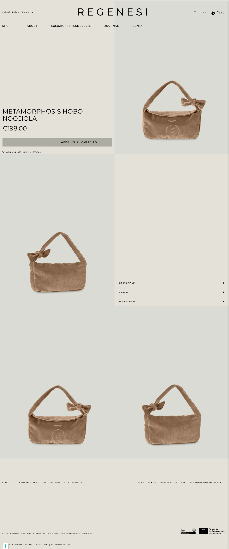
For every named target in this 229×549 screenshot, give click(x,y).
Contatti (7, 482)
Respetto (55, 482)
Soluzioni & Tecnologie (31, 482)
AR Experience (73, 482)
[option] (171, 77)
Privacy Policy (147, 482)
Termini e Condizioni (172, 482)
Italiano (26, 12)
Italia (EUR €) (9, 12)
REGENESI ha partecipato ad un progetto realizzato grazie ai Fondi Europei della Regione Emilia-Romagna (47, 533)
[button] (9, 26)
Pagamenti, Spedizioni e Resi (206, 482)
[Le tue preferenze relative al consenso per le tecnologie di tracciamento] (5, 546)
